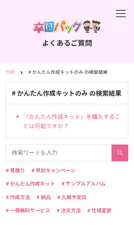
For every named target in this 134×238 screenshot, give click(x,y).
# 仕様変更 (99, 210)
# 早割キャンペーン (53, 170)
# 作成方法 (18, 197)
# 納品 (43, 197)
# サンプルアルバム (83, 183)
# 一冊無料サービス (28, 210)
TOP (10, 72)
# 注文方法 (68, 210)
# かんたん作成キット (30, 183)
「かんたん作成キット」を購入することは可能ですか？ (71, 121)
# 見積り (15, 170)
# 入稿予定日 (71, 197)
